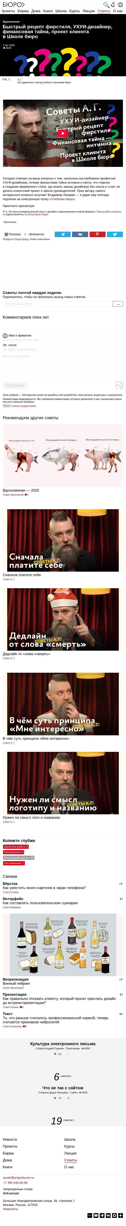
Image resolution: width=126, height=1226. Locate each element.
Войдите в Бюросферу (15, 239)
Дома (35, 11)
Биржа (23, 11)
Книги (48, 11)
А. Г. (20, 79)
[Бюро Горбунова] (14, 4)
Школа (61, 11)
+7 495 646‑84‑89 (15, 1182)
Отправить (15, 385)
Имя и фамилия (20, 335)
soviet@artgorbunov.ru (18, 1177)
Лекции (89, 11)
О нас (118, 11)
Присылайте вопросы (108, 211)
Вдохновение (10, 222)
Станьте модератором (23, 406)
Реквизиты (10, 1209)
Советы (104, 11)
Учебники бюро (62, 199)
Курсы (74, 11)
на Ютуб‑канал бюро (36, 214)
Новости (10, 1139)
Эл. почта (9, 345)
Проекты (7, 11)
